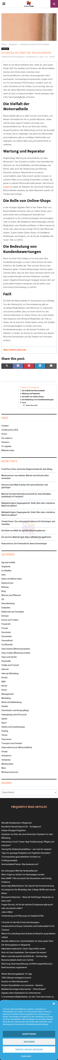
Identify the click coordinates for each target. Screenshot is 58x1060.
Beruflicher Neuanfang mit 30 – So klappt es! (21, 827)
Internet (4, 669)
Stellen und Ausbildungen (13, 727)
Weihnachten (7, 764)
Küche (4, 686)
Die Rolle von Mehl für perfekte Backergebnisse (23, 530)
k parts (6, 187)
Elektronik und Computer (12, 612)
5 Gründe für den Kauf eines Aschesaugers (20, 922)
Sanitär (4, 706)
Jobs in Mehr (7, 912)
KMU (3, 682)
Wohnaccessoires (9, 772)
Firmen (4, 628)
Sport (3, 723)
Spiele (4, 719)
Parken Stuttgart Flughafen (13, 830)
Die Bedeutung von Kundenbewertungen (38, 400)
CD (2, 599)
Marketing (6, 698)
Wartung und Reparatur (31, 393)
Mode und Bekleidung (11, 702)
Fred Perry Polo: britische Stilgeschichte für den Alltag (26, 469)
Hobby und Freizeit (10, 665)
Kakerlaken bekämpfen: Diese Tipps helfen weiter (23, 949)
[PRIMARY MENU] (4, 4)
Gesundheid (7, 640)
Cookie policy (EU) (9, 430)
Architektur (6, 570)
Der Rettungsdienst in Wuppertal (15, 945)
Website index (7, 450)
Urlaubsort (6, 755)
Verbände (5, 760)
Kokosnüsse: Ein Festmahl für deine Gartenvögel (24, 543)
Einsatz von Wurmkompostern (14, 981)
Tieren (4, 735)
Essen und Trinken (9, 620)
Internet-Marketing (10, 673)
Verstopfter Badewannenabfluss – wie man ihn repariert (26, 849)
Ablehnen (29, 1042)
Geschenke (6, 636)
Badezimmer (7, 583)
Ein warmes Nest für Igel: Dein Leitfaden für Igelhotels (26, 537)
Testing (4, 731)
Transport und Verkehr (11, 743)
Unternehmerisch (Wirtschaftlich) (16, 747)
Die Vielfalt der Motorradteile (33, 391)
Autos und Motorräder (11, 579)
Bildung (5, 587)
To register (6, 446)
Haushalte (6, 661)
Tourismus (6, 739)
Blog (3, 591)
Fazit (24, 402)
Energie (5, 616)
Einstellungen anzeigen (29, 1049)
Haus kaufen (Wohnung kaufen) (15, 649)
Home (4, 434)
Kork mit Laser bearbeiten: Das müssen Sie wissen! (23, 952)
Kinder (4, 677)
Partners (5, 442)
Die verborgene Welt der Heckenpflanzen (19, 871)
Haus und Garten (9, 657)
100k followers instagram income (16, 978)
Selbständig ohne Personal (13, 714)
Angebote (5, 48)
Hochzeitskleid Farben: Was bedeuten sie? (20, 864)
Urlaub (4, 751)
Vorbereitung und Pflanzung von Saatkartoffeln (22, 916)
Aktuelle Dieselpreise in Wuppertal (16, 823)
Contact (4, 426)
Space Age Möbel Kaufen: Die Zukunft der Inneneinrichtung (27, 886)
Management (7, 694)
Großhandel (7, 644)
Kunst (4, 690)
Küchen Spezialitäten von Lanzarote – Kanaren (22, 985)
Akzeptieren (29, 1034)
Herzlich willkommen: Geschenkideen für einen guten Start (27, 941)
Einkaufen (5, 608)
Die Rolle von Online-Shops (33, 397)
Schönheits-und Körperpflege (15, 710)
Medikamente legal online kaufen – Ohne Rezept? (23, 989)
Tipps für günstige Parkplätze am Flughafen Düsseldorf (26, 853)
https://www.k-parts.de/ (14, 349)
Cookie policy (26, 1056)
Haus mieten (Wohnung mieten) (15, 653)
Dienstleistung (8, 603)
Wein (3, 768)
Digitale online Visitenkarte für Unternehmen (21, 993)
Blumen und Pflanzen (11, 595)
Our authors (6, 438)
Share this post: (32, 405)
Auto (3, 575)
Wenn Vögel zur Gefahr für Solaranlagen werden (22, 874)
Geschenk (6, 632)
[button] (53, 1003)
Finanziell (5, 624)
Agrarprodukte (8, 562)
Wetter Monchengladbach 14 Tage (16, 974)
